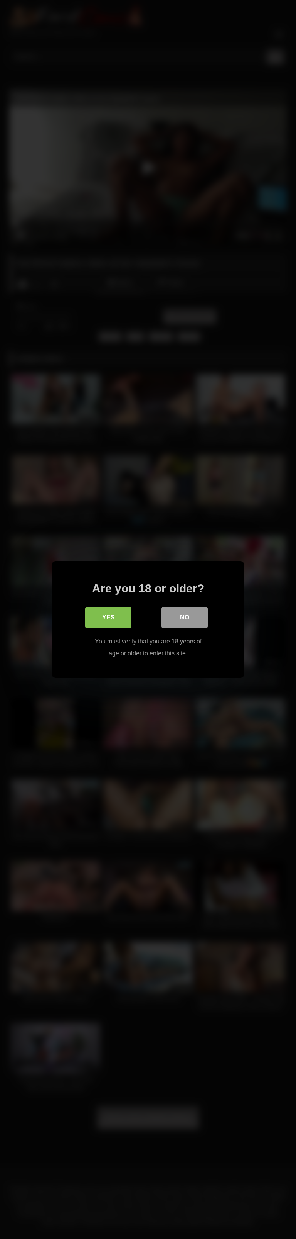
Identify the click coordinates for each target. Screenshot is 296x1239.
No (184, 617)
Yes (108, 617)
